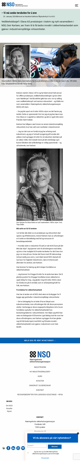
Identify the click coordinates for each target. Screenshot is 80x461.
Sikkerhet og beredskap (40, 385)
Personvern (45, 458)
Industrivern (40, 367)
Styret (9, 411)
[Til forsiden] (15, 4)
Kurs (40, 376)
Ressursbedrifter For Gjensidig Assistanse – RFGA (40, 395)
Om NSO (9, 406)
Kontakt (40, 390)
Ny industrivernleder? (40, 372)
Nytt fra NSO (50, 16)
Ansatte (9, 408)
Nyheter (40, 381)
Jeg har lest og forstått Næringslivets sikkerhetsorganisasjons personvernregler (45, 453)
